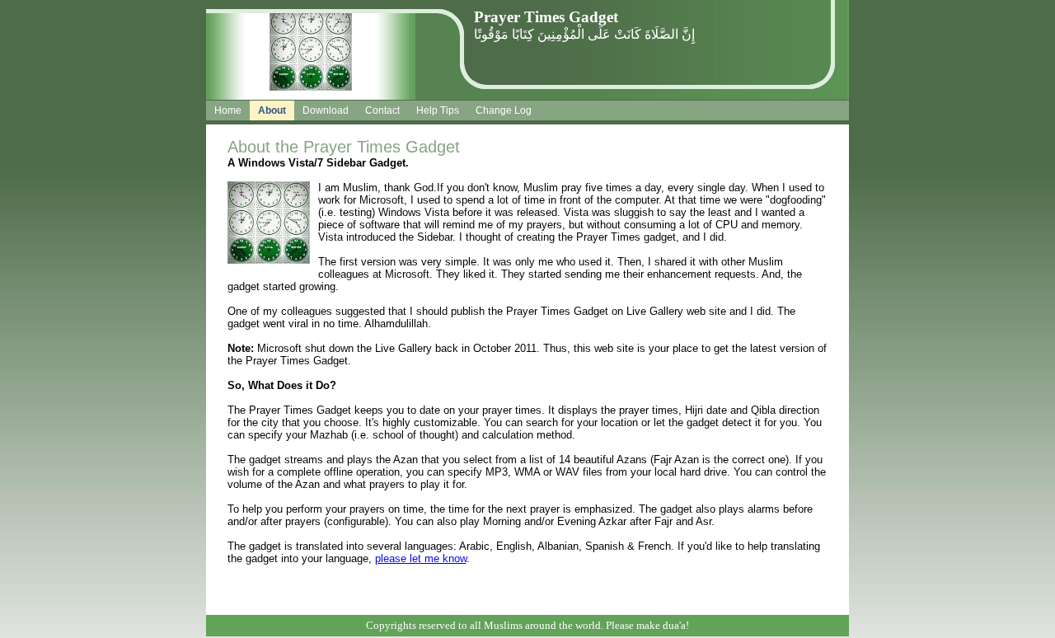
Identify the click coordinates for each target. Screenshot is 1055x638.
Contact (382, 110)
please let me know (421, 558)
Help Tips (437, 110)
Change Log (504, 110)
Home (227, 110)
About (272, 110)
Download (325, 110)
